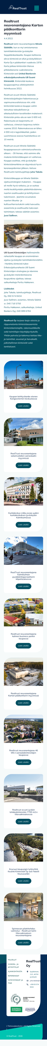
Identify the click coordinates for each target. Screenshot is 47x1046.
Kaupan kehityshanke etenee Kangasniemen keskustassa (24, 397)
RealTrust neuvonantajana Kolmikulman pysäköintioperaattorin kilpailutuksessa (23, 575)
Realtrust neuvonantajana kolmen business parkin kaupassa (23, 636)
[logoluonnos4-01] (17, 4)
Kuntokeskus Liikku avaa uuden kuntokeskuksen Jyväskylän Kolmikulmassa (23, 515)
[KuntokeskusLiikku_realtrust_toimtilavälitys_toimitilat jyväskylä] (23, 478)
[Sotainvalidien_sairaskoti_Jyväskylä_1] (23, 419)
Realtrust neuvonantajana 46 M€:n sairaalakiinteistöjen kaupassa (23, 752)
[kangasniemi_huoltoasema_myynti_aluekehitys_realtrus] (23, 362)
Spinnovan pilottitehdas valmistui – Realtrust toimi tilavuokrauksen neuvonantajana (23, 932)
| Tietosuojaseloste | (15, 1026)
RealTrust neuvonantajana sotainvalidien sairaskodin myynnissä (23, 455)
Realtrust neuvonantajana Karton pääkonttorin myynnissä (23, 694)
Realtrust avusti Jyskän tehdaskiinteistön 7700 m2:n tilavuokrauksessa (23, 812)
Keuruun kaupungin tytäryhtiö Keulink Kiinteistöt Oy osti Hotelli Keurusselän (23, 871)
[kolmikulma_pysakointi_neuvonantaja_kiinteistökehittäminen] (23, 537)
